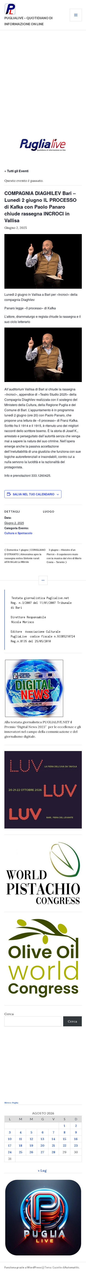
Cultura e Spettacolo (18, 533)
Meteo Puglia (11, 1102)
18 (20, 1145)
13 (42, 1139)
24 (10, 1152)
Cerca (9, 1014)
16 (76, 1139)
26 (31, 1152)
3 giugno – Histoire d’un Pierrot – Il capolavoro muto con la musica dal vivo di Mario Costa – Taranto (64, 556)
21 (53, 1145)
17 (9, 1145)
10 (10, 1139)
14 (53, 1139)
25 (20, 1152)
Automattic (72, 1267)
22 (64, 1145)
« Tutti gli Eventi (16, 171)
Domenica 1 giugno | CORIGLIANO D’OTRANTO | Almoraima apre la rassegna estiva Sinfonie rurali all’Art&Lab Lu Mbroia (24, 556)
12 (31, 1139)
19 (31, 1145)
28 (53, 1152)
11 (20, 1139)
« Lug (42, 1170)
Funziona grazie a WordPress (22, 1267)
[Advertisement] (43, 85)
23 (76, 1145)
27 (42, 1152)
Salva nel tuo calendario (33, 494)
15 (64, 1139)
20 (42, 1145)
